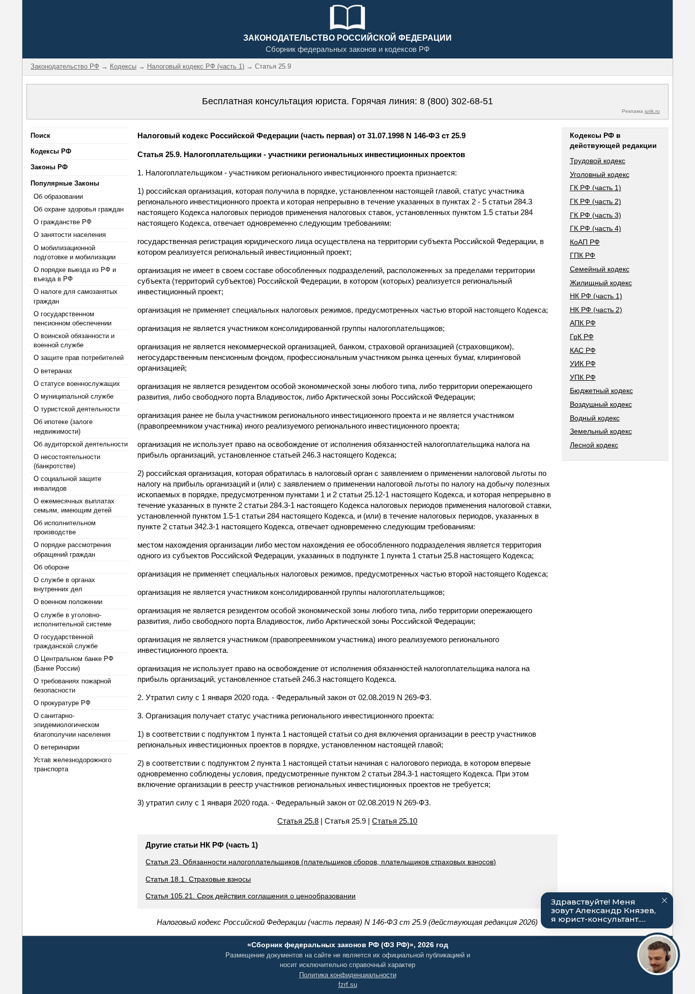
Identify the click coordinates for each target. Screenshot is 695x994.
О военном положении (68, 602)
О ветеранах (53, 371)
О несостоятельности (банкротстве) (67, 461)
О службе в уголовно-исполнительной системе (72, 619)
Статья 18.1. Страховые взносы (198, 879)
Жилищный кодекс (601, 283)
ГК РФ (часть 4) (595, 228)
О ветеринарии (56, 747)
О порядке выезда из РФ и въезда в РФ (75, 274)
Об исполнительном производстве (65, 527)
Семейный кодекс (599, 269)
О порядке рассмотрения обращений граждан (72, 549)
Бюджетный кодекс (601, 390)
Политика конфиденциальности (347, 975)
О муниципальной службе (73, 396)
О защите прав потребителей (79, 358)
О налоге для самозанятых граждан (76, 296)
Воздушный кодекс (601, 404)
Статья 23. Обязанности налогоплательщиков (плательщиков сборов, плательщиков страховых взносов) (321, 862)
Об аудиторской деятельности (81, 444)
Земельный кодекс (601, 431)
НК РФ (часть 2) (596, 310)
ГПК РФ (582, 255)
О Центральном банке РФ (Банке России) (73, 663)
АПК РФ (583, 323)
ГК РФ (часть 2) (595, 201)
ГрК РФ (582, 337)
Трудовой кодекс (597, 161)
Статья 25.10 (394, 821)
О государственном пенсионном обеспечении (72, 318)
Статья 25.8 (297, 821)
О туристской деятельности (77, 409)
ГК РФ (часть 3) (595, 215)
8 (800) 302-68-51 (456, 101)
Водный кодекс (595, 418)
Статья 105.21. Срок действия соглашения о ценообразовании (251, 896)
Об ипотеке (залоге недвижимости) (63, 426)
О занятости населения (70, 234)
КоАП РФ (585, 242)
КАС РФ (583, 350)
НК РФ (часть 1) (596, 296)
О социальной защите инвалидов (67, 483)
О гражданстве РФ (63, 222)
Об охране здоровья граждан (79, 209)
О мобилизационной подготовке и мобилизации (74, 252)
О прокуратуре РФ (62, 703)
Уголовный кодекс (599, 174)
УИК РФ (583, 363)
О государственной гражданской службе (66, 641)
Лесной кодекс (594, 445)
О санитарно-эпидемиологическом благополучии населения (72, 725)
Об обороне (51, 567)
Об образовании (58, 196)
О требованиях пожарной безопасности (72, 685)
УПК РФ (583, 377)
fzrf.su (347, 984)
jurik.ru (652, 111)
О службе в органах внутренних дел (64, 584)
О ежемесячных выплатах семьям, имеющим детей (74, 505)
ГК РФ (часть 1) (595, 188)
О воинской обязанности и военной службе (74, 340)
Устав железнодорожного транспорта (72, 764)
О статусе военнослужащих (77, 383)
